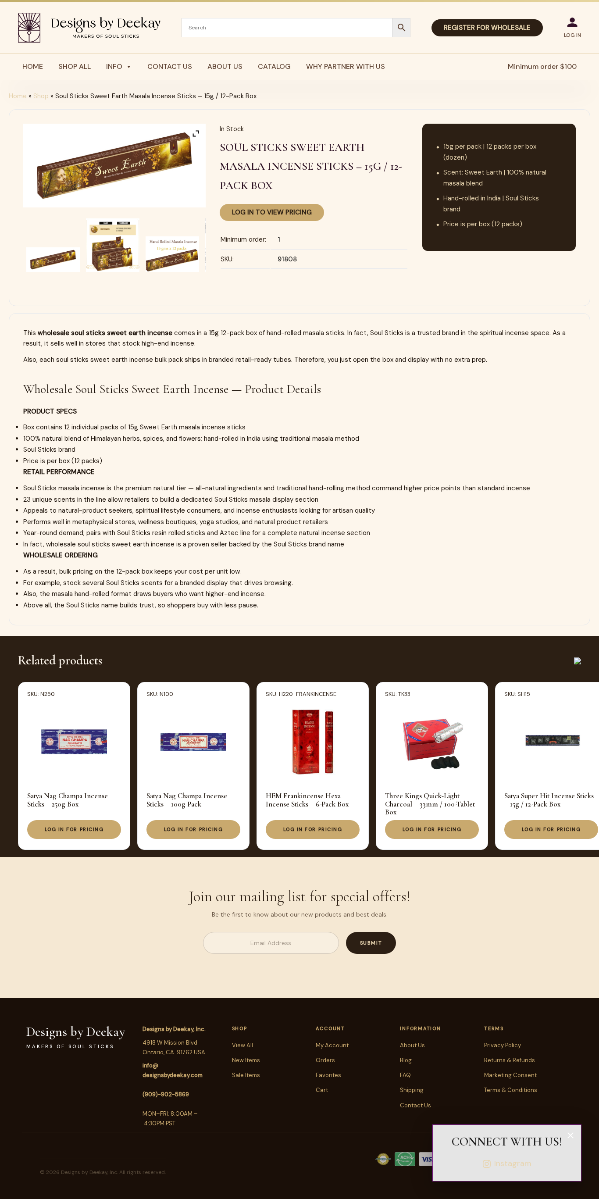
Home (32, 66)
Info (114, 66)
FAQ (405, 1075)
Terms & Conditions (510, 1090)
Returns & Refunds (509, 1060)
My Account (332, 1045)
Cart (322, 1090)
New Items (246, 1060)
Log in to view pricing (272, 212)
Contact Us (169, 66)
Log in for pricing (74, 829)
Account (330, 1028)
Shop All (74, 66)
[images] (53, 259)
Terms (494, 1028)
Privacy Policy (502, 1045)
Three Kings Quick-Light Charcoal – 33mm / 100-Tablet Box (430, 804)
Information (420, 1028)
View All (242, 1045)
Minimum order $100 (542, 66)
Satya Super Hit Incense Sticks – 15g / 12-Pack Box (549, 799)
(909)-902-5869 (166, 1094)
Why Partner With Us (345, 66)
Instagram (512, 1163)
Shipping (412, 1090)
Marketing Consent (510, 1075)
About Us (224, 66)
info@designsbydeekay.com (173, 1070)
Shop (41, 96)
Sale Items (246, 1075)
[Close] (570, 1135)
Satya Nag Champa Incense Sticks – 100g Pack (186, 799)
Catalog (274, 66)
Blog (406, 1060)
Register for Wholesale (487, 27)
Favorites (328, 1075)
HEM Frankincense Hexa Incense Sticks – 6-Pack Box (307, 799)
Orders (325, 1060)
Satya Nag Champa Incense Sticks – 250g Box (67, 799)
